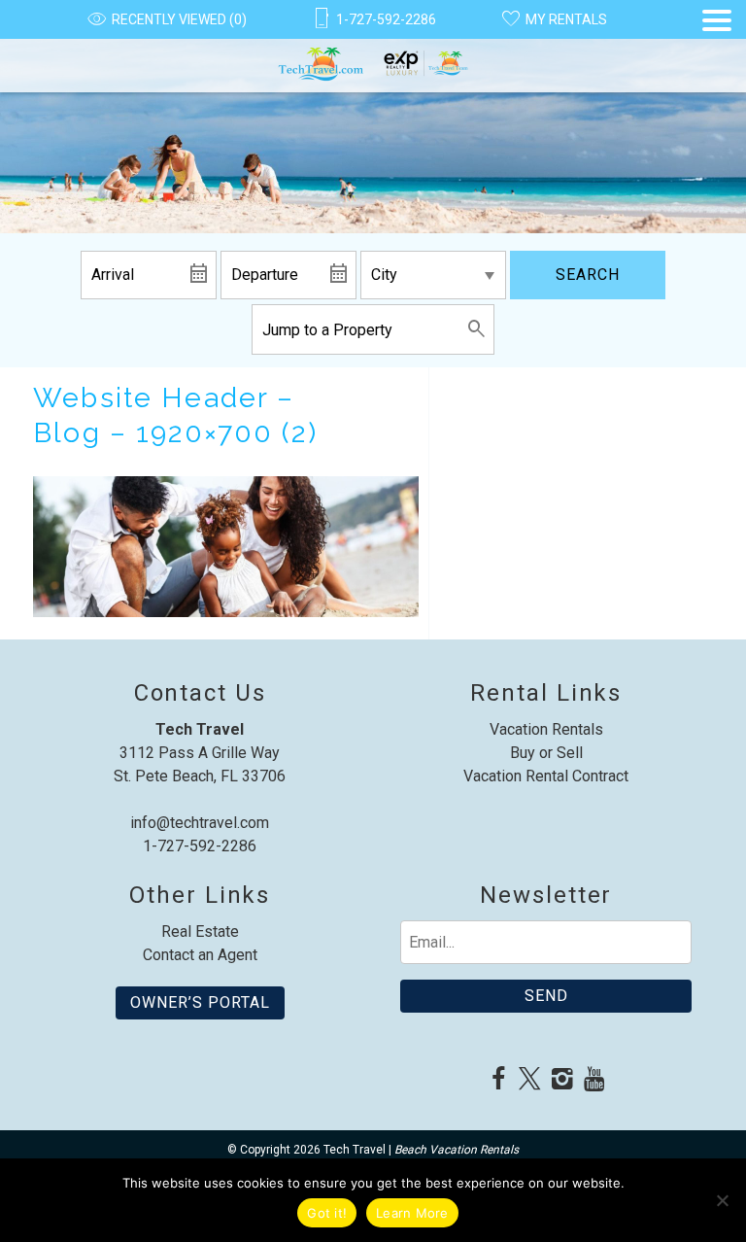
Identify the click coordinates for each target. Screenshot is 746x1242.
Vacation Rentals (546, 729)
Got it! (327, 1213)
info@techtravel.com (199, 822)
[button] (717, 51)
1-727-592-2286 (199, 846)
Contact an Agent (200, 955)
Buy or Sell (546, 752)
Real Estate (200, 931)
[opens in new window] (498, 1080)
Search (588, 274)
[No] (721, 1200)
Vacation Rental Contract (545, 776)
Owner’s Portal (200, 1002)
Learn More (412, 1213)
